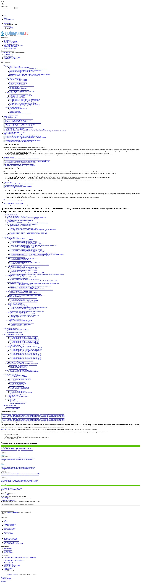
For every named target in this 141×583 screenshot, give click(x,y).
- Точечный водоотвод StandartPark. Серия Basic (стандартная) (22, 363)
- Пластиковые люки (14, 397)
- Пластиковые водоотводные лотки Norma (20, 379)
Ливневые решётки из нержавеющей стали (39, 160)
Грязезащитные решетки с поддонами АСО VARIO (22, 71)
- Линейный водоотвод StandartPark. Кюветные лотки (19, 361)
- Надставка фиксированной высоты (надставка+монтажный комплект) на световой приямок (32, 229)
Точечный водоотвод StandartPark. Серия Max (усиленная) (24, 105)
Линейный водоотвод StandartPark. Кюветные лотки (22, 103)
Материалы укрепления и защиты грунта (14, 199)
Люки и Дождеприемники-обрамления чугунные (21, 91)
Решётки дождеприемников (28, 165)
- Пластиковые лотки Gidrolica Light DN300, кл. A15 (22, 276)
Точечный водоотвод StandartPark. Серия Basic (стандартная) (24, 104)
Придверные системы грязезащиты (18, 88)
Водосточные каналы (6, 429)
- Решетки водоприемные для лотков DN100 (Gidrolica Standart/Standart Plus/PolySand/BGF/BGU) (33, 245)
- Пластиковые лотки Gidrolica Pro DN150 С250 (21, 259)
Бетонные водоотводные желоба (29, 138)
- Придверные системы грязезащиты (15, 304)
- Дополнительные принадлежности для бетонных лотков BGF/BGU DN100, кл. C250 (31, 290)
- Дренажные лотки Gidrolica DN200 (15, 266)
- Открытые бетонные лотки (16, 362)
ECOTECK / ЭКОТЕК (21, 121)
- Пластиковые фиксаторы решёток (18, 401)
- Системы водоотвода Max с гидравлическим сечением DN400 (25, 358)
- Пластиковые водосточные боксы (18, 369)
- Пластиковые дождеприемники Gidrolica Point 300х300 (23, 300)
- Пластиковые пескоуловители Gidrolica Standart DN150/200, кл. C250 (27, 272)
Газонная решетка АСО (15, 72)
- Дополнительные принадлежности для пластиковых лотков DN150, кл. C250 (29, 265)
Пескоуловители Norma (15, 112)
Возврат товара (7, 526)
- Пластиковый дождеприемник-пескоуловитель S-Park (23, 365)
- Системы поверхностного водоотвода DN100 (21, 239)
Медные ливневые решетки (26, 164)
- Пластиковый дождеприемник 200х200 (19, 299)
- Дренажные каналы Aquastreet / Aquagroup (17, 329)
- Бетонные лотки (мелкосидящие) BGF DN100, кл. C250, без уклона (26, 288)
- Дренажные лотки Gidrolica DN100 (15, 238)
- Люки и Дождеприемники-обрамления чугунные (19, 320)
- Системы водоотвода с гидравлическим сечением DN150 (24, 340)
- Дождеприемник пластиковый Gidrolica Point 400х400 (23, 302)
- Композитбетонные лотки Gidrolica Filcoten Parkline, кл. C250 (25, 294)
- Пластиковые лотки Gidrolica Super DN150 (20, 261)
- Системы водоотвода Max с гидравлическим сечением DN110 (25, 353)
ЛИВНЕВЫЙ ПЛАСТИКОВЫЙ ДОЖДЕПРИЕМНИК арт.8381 (17, 450)
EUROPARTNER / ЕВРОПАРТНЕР (32, 123)
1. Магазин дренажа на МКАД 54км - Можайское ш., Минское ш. (20, 557)
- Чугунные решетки (14, 345)
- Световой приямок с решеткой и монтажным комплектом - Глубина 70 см (28, 233)
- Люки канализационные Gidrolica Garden (20, 324)
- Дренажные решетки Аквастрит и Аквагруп (17, 330)
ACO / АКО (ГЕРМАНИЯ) (10, 41)
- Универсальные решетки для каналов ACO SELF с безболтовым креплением (26, 217)
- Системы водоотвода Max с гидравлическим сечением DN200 (25, 355)
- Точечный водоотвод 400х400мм (18, 367)
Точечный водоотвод (14, 111)
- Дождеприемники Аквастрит (14, 332)
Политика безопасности (10, 524)
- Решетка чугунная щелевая (16, 384)
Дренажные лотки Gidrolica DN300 (18, 83)
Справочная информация (10, 48)
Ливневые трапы (18, 185)
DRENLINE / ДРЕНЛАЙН (25, 120)
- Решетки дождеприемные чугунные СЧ (19, 321)
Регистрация (9, 27)
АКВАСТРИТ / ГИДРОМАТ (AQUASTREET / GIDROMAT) (51, 131)
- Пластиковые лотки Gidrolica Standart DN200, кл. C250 (23, 269)
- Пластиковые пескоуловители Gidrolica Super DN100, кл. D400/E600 (26, 251)
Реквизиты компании (9, 529)
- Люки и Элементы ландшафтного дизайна (17, 396)
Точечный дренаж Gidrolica (16, 87)
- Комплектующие (11, 399)
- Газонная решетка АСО (12, 221)
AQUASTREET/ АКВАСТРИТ (11, 44)
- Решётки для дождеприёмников (17, 394)
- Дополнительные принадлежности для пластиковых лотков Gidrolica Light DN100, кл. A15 (32, 253)
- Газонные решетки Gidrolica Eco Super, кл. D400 (21, 316)
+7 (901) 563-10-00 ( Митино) (11, 58)
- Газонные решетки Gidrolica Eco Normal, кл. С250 (22, 313)
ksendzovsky (7, 569)
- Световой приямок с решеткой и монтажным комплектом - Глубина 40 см (28, 230)
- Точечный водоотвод (12, 390)
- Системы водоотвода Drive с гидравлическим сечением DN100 (25, 347)
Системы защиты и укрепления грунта (19, 90)
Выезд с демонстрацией (9, 528)
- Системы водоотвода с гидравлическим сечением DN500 (24, 344)
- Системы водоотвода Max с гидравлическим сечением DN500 (25, 359)
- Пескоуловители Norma (12, 395)
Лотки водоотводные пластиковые (18, 108)
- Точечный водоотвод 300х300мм (18, 366)
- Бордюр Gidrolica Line (15, 317)
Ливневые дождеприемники (26, 183)
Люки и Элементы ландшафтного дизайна (20, 113)
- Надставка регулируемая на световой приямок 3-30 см (23, 228)
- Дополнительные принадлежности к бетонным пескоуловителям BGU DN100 (29, 255)
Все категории (7, 40)
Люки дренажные (18, 187)
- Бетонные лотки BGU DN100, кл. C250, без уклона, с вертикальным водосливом (30, 286)
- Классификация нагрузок (13, 407)
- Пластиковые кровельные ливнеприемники (20, 392)
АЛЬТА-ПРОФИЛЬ (20, 132)
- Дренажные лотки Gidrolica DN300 (15, 275)
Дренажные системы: (9, 65)
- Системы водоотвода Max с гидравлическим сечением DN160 (25, 354)
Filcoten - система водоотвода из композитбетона (21, 86)
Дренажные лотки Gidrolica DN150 (18, 80)
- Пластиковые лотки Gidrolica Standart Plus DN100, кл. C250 (24, 242)
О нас (5, 15)
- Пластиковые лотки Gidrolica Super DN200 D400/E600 (23, 270)
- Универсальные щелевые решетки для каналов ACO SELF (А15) (23, 218)
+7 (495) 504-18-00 (8, 54)
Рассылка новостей (8, 552)
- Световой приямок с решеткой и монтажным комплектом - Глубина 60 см (28, 232)
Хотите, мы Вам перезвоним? (17, 52)
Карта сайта (6, 530)
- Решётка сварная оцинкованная (17, 383)
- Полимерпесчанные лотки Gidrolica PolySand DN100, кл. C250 (25, 243)
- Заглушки (12, 400)
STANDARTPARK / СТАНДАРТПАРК (13, 45)
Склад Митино (7, 20)
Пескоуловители (28, 141)
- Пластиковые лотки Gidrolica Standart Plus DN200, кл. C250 (24, 267)
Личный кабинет (8, 548)
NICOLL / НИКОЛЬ (20, 128)
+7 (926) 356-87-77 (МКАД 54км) (12, 57)
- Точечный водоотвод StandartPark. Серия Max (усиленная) (21, 370)
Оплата (5, 18)
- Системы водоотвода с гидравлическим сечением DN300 (24, 342)
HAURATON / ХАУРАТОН (26, 127)
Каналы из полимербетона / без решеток (19, 67)
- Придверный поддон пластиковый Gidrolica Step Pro (22, 308)
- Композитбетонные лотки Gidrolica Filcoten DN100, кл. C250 (24, 292)
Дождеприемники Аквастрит (16, 96)
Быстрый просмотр (5, 447)
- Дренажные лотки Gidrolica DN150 (15, 257)
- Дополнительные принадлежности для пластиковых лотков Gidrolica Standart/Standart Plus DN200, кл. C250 (36, 274)
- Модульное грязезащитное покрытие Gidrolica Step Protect (24, 309)
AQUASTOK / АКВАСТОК (11, 46)
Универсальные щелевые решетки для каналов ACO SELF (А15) (25, 70)
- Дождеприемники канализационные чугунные (21, 323)
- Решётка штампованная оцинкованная (19, 388)
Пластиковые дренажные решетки (30, 158)
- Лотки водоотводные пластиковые (15, 375)
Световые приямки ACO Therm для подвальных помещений (24, 75)
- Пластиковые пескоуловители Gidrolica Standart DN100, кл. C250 (25, 249)
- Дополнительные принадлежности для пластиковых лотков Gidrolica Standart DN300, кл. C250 (33, 280)
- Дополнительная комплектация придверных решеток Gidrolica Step (26, 311)
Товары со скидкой (8, 533)
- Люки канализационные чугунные (18, 325)
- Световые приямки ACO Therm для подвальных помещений (22, 224)
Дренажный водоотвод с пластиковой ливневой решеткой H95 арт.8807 (19, 481)
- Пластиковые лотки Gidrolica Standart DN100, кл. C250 (23, 241)
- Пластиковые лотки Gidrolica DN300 (18, 278)
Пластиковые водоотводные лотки (29, 134)
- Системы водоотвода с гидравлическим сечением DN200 (24, 341)
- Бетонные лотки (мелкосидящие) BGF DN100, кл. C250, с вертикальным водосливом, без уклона (34, 283)
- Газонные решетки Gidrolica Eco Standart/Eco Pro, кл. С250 (24, 315)
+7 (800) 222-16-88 (8, 56)
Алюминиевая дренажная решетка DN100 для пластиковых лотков (17, 468)
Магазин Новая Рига (9, 19)
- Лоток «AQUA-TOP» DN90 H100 (18, 376)
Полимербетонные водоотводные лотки (36, 137)
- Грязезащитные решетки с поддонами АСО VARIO (19, 220)
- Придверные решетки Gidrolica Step (18, 306)
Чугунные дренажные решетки (28, 162)
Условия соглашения (9, 525)
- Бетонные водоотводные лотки (14, 282)
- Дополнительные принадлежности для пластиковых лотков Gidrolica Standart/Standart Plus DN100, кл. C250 (36, 254)
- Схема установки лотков (12, 408)
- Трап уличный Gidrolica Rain (16, 303)
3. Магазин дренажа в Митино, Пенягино (14, 560)
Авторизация (9, 28)
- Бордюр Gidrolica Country (16, 319)
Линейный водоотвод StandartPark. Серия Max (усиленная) (24, 101)
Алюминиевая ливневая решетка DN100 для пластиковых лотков (17, 459)
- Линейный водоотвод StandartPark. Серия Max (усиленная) (21, 351)
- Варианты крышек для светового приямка (20, 225)
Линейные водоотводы (9, 133)
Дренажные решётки (9, 157)
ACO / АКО (14, 117)
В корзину (3, 452)
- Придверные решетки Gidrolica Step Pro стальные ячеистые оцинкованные (28, 307)
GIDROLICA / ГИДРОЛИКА (11, 42)
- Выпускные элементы (15, 226)
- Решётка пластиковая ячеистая (17, 382)
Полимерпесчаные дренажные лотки (32, 136)
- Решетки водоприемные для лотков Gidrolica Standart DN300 (24, 279)
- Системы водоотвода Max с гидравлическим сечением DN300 (25, 357)
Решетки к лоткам (13, 109)
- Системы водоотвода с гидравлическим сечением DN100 (24, 338)
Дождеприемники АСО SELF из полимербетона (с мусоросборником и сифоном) (29, 74)
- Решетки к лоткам (11, 380)
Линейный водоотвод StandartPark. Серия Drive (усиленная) (24, 100)
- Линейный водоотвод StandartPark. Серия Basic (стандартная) (22, 336)
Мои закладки (7, 551)
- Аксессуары (9, 234)
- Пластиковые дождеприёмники (17, 391)
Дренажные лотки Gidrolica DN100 (18, 79)
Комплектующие (13, 115)
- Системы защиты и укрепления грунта (16, 312)
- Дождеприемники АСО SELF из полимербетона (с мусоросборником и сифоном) (27, 222)
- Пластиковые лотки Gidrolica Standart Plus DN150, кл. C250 (24, 262)
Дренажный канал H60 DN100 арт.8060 (10, 489)
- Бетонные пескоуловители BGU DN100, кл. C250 (22, 247)
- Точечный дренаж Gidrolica (13, 296)
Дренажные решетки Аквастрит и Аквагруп (20, 95)
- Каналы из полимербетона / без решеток (16, 216)
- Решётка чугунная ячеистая (16, 386)
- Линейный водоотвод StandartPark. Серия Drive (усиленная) (21, 346)
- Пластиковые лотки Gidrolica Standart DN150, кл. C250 (23, 258)
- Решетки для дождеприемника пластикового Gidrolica (23, 298)
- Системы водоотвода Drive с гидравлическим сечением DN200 (25, 350)
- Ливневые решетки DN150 (16, 263)
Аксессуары (12, 76)
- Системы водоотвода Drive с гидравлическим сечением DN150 (25, 349)
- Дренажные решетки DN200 (16, 271)
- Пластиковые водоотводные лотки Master (20, 378)
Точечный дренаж (8, 182)
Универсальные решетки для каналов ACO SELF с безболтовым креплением (28, 68)
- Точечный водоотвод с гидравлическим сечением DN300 (24, 371)
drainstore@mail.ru (8, 568)
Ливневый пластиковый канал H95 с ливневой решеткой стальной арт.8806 (20, 475)
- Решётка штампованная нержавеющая (19, 387)
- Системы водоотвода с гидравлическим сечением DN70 (23, 337)
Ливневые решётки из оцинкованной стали (38, 161)
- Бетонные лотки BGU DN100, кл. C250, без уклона (22, 284)
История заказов (8, 550)
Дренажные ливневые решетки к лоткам (31, 140)
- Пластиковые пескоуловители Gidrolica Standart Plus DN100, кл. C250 (27, 250)
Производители (7, 116)
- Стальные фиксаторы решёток (17, 403)
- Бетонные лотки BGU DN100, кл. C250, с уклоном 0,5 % (24, 287)
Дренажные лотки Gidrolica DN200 (18, 82)
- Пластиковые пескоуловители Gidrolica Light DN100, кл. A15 (25, 246)
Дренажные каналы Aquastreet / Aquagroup (20, 94)
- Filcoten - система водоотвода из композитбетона (19, 291)
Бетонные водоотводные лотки (17, 84)
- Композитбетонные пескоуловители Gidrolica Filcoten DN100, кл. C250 (27, 295)
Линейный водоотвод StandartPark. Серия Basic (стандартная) (24, 99)
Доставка (6, 16)
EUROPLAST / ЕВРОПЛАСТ (27, 124)
